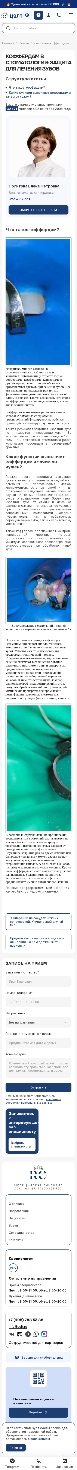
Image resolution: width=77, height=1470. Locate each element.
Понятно (15, 1448)
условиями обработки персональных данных (33, 1100)
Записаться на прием (38, 210)
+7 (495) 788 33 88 (26, 1320)
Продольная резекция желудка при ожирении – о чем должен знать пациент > (37, 941)
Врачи (13, 1225)
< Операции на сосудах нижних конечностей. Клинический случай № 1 (36, 921)
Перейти (35, 1412)
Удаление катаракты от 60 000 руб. (38, 4)
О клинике (17, 1203)
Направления (19, 1211)
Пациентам (17, 1218)
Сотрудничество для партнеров (36, 1342)
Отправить (38, 1087)
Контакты (16, 1240)
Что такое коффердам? (27, 87)
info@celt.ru (18, 1326)
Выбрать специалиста (21, 1144)
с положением (39, 1439)
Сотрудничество (21, 1232)
